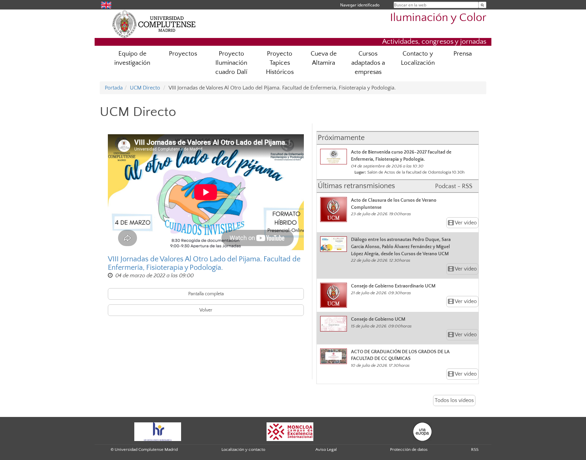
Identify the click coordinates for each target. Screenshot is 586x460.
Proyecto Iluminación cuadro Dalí (231, 63)
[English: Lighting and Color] (106, 4)
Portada (114, 88)
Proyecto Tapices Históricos (280, 63)
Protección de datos (409, 449)
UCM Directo (145, 88)
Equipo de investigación (132, 58)
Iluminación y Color (438, 18)
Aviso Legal (326, 449)
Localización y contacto (243, 449)
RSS (474, 449)
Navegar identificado (359, 5)
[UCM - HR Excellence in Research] (157, 431)
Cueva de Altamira (324, 58)
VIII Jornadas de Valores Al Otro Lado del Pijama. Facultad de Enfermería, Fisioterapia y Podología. (204, 263)
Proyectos (183, 53)
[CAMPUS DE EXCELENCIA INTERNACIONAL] (290, 431)
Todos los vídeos (454, 400)
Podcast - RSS (453, 186)
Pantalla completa (206, 294)
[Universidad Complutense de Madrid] (154, 24)
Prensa (462, 53)
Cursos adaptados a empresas (368, 63)
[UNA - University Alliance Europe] (422, 431)
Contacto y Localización (418, 58)
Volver (205, 310)
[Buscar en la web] (482, 5)
